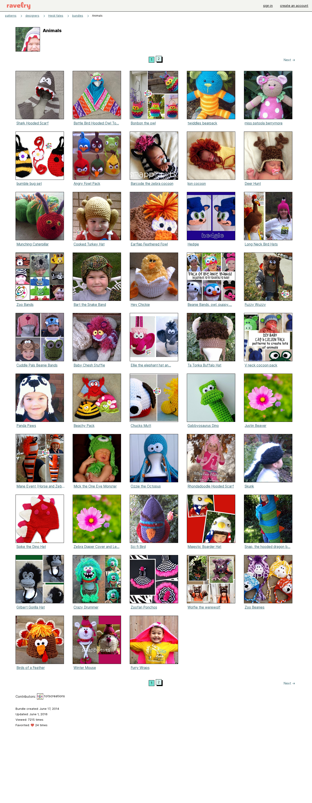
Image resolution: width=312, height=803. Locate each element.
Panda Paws (26, 425)
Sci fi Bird (138, 547)
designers (32, 15)
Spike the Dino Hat (31, 547)
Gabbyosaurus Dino (203, 425)
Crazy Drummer (86, 607)
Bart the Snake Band (90, 304)
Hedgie (193, 244)
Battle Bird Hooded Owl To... (96, 123)
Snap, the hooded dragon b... (267, 547)
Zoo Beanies (254, 607)
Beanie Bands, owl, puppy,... (210, 304)
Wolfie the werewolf (204, 607)
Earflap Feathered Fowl (149, 244)
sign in (268, 6)
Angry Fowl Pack (87, 183)
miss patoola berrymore (264, 123)
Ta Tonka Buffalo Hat (204, 365)
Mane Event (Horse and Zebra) (40, 486)
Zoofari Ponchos (144, 607)
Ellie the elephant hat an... (151, 365)
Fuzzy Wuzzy (255, 304)
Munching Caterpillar (32, 244)
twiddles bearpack (202, 123)
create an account (294, 6)
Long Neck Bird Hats (261, 244)
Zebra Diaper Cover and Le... (96, 547)
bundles (77, 15)
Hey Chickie (140, 304)
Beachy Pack (84, 425)
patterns (10, 15)
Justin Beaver (255, 425)
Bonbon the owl (143, 123)
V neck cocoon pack (261, 365)
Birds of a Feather (30, 668)
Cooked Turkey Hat (89, 244)
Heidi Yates (55, 15)
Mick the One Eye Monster (95, 486)
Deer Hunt (253, 183)
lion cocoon (197, 183)
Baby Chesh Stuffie (89, 365)
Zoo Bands (25, 304)
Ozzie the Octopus (146, 486)
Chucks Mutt (141, 425)
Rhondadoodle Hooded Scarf (211, 486)
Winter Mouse (85, 668)
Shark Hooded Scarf (32, 123)
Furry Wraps (140, 668)
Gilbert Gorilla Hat (30, 607)
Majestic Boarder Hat (204, 547)
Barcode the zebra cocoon (152, 183)
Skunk (249, 486)
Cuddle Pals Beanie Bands (37, 365)
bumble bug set (29, 183)
